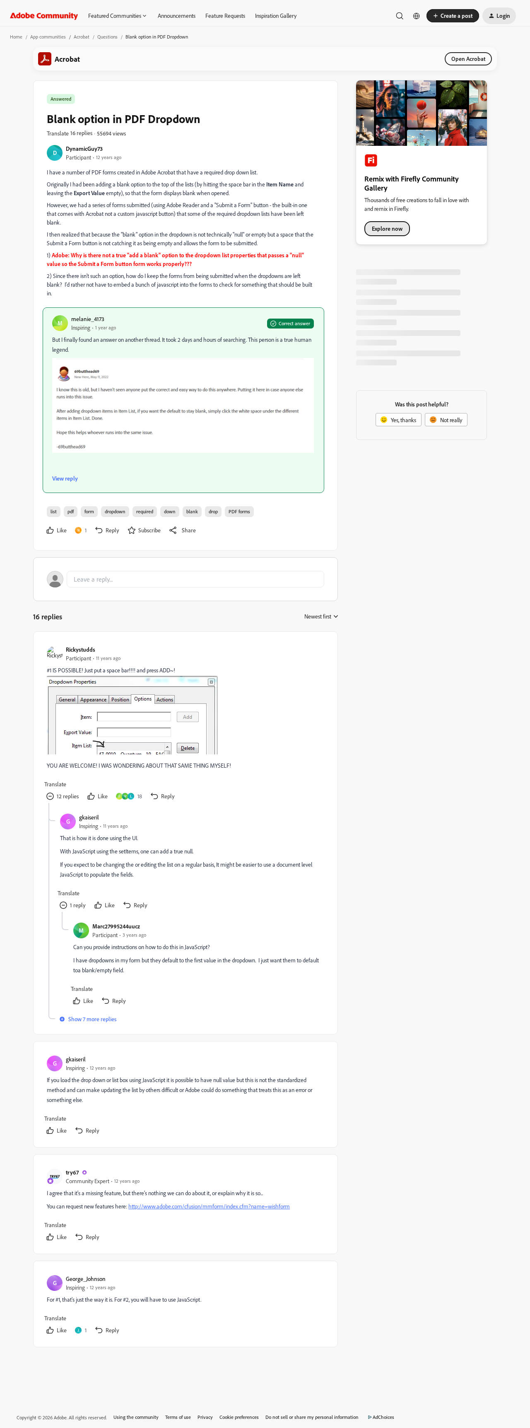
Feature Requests (225, 15)
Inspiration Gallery (275, 15)
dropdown (115, 511)
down (170, 511)
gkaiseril (89, 817)
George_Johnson (86, 1278)
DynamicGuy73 (84, 148)
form (89, 511)
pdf (70, 511)
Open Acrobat (468, 58)
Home (16, 37)
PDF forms (239, 511)
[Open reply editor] (185, 579)
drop (213, 511)
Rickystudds (80, 649)
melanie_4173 (87, 318)
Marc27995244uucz (116, 926)
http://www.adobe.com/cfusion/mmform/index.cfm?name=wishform (209, 1206)
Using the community (136, 1417)
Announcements (176, 15)
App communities (48, 37)
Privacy (205, 1417)
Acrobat (81, 37)
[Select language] (416, 15)
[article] (185, 724)
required (144, 511)
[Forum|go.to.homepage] (44, 15)
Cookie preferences (239, 1417)
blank (192, 511)
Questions (107, 37)
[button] (452, 15)
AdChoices (383, 1417)
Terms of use (178, 1417)
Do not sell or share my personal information (312, 1417)
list (54, 511)
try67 (72, 1172)
